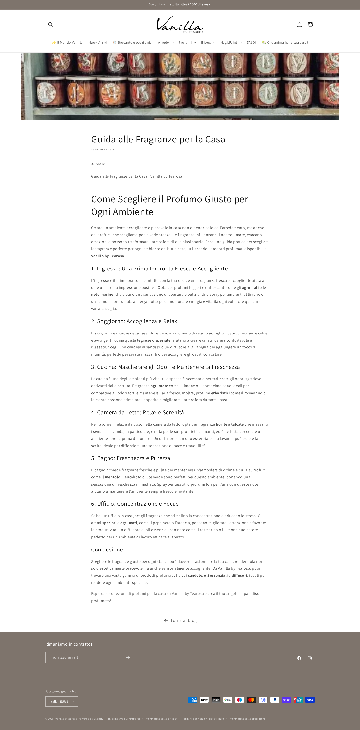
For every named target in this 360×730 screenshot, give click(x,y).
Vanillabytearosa (66, 718)
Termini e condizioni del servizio (203, 718)
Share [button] (100, 164)
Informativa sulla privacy (161, 718)
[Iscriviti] (127, 657)
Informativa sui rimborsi (124, 718)
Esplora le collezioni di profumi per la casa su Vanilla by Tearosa (147, 593)
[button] (50, 24)
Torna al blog (183, 620)
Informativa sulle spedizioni (247, 718)
